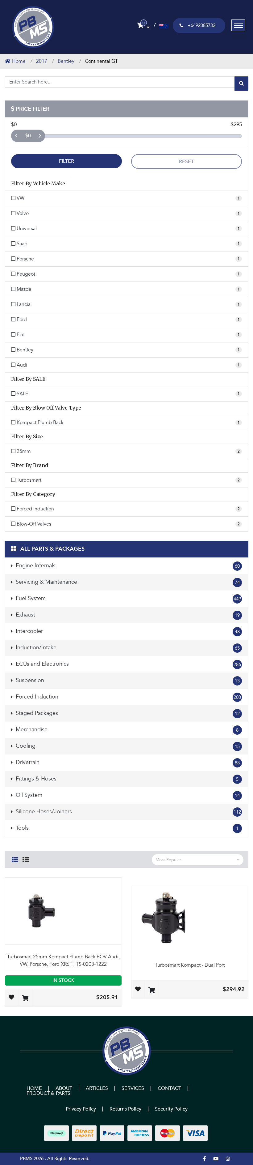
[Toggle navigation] (238, 25)
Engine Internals (127, 566)
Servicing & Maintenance (127, 582)
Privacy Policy (81, 1109)
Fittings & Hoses (126, 779)
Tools (126, 828)
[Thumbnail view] (14, 859)
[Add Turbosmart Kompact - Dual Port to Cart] (151, 990)
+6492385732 (201, 25)
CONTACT (169, 1088)
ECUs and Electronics (127, 664)
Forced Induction (127, 697)
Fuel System (127, 598)
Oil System (127, 795)
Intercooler (127, 631)
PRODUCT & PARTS (48, 1093)
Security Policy (171, 1109)
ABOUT (64, 1088)
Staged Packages (127, 713)
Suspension (127, 680)
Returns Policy (125, 1109)
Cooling (127, 746)
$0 (28, 135)
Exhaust (127, 615)
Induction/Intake (127, 647)
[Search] (241, 83)
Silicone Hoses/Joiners (127, 811)
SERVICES (133, 1088)
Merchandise (126, 729)
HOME (34, 1088)
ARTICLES (97, 1088)
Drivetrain (127, 762)
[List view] (25, 859)
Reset (186, 161)
